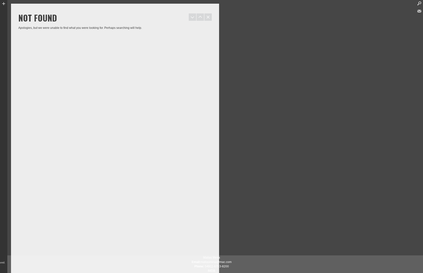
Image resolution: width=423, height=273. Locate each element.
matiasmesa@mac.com (216, 262)
